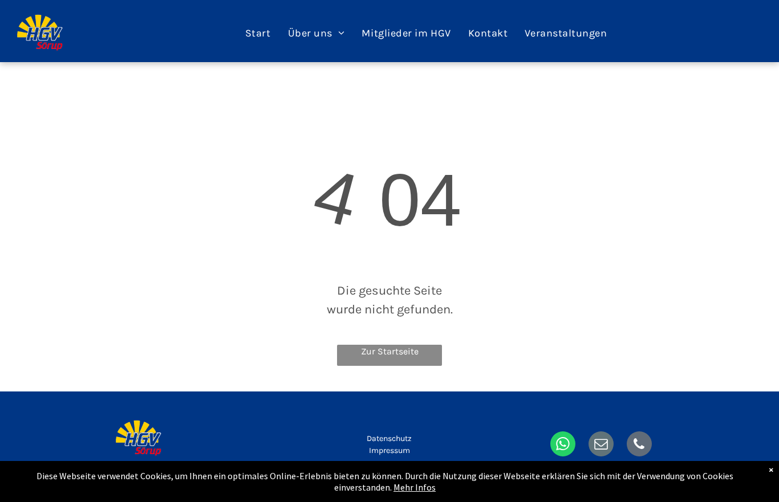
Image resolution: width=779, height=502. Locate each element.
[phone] (639, 445)
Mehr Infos (414, 487)
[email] (601, 445)
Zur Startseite (390, 351)
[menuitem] (258, 33)
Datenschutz (389, 438)
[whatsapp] (562, 445)
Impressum (389, 450)
